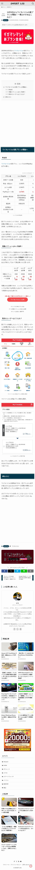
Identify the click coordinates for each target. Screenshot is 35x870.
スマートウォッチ (9, 776)
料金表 (10, 89)
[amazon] (20, 629)
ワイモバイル (18, 50)
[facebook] (14, 629)
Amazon (6, 761)
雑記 (5, 787)
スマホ (5, 773)
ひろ (17, 603)
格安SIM (6, 20)
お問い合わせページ (27, 864)
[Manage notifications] (30, 866)
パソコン (6, 780)
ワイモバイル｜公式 (17, 299)
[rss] (18, 861)
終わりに (8, 97)
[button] (4, 571)
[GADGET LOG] (17, 3)
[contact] (21, 861)
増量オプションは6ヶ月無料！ (17, 92)
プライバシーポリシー (15, 864)
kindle (5, 765)
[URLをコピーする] (30, 571)
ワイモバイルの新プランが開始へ (16, 87)
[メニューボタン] (2, 3)
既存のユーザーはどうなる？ (17, 94)
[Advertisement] (17, 123)
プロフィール (6, 864)
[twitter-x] (17, 629)
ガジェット (7, 769)
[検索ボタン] (33, 3)
